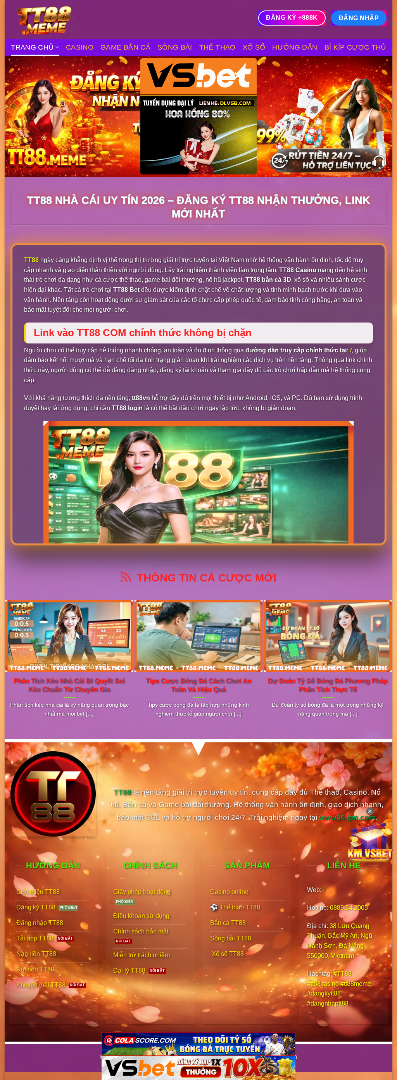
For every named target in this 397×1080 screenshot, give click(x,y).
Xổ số (254, 47)
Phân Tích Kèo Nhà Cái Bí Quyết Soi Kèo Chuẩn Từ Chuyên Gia (69, 685)
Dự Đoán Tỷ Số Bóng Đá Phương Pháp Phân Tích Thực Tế (327, 685)
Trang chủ (32, 47)
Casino (79, 47)
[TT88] (49, 19)
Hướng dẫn (294, 47)
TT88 (31, 260)
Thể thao (217, 47)
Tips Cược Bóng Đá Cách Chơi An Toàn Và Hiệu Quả (198, 685)
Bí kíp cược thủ (355, 47)
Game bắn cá (125, 47)
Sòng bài (174, 47)
